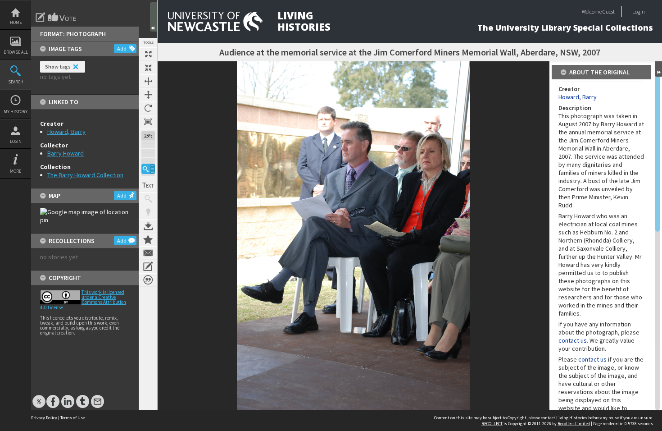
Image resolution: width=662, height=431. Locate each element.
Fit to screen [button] (148, 67)
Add (122, 48)
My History (15, 112)
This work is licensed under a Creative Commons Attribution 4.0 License (83, 300)
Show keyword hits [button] (148, 199)
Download (148, 226)
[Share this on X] (38, 397)
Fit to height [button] (148, 94)
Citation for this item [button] (148, 280)
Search (15, 82)
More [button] (15, 171)
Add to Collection (148, 239)
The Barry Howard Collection (85, 175)
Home (16, 22)
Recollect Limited (574, 423)
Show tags (58, 66)
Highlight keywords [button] (148, 212)
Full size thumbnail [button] (148, 54)
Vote (62, 17)
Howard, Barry (66, 132)
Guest (609, 11)
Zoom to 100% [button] (148, 121)
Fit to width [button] (148, 81)
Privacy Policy (44, 418)
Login (16, 141)
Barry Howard (65, 153)
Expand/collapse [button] (658, 69)
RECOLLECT (492, 423)
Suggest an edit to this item (40, 17)
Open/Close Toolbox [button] (153, 17)
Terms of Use (72, 418)
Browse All (16, 52)
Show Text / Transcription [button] (148, 185)
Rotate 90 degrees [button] (148, 108)
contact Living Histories (564, 418)
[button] (148, 169)
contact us (572, 340)
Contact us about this (148, 253)
